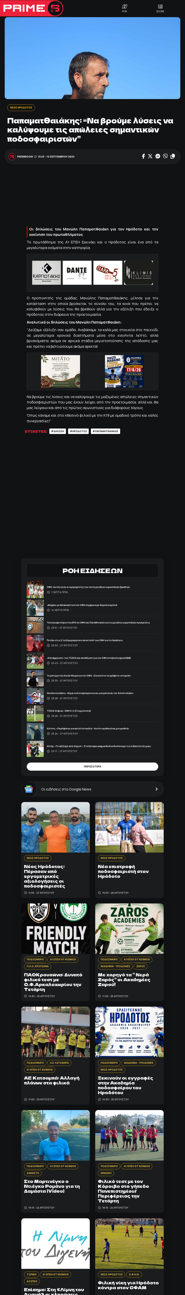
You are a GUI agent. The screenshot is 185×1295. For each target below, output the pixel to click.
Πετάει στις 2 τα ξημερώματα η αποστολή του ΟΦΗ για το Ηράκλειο (85, 640)
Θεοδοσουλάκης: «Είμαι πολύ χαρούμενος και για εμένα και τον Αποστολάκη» (90, 693)
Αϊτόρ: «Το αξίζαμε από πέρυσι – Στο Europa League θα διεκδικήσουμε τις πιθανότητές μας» (99, 746)
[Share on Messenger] (157, 157)
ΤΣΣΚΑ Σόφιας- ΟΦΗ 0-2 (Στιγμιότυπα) (69, 710)
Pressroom (25, 156)
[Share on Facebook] (143, 157)
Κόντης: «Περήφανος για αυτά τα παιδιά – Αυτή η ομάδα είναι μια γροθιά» (88, 728)
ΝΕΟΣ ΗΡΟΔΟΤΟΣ (21, 107)
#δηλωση (57, 431)
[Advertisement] (92, 194)
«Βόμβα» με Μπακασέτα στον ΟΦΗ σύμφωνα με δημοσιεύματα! (82, 605)
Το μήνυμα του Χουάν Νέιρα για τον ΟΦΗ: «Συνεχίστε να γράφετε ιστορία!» (89, 675)
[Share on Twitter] (150, 157)
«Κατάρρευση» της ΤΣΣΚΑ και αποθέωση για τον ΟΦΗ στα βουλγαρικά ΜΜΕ (89, 657)
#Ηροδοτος (78, 431)
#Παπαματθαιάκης (105, 431)
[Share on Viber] (165, 157)
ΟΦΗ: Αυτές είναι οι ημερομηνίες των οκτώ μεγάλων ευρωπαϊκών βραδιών (88, 587)
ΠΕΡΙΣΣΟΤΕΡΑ (92, 766)
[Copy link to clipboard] (173, 157)
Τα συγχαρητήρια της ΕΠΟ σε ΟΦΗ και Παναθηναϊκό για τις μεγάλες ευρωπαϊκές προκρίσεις (98, 622)
